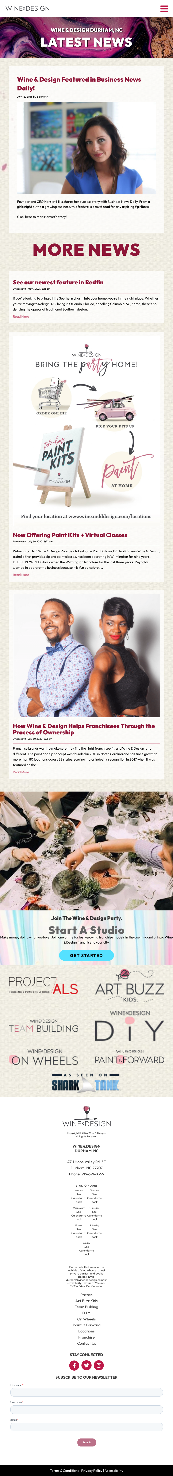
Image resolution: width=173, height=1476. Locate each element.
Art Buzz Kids (86, 1300)
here (28, 217)
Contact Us (86, 1343)
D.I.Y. (86, 1313)
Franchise (86, 1337)
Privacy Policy (91, 1470)
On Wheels (86, 1319)
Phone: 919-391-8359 (86, 1174)
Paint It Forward (86, 1325)
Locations (86, 1331)
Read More (21, 316)
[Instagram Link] (99, 1365)
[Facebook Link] (74, 1365)
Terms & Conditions (64, 1470)
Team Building (86, 1306)
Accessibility (113, 1470)
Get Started (86, 955)
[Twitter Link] (86, 1365)
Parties (86, 1294)
